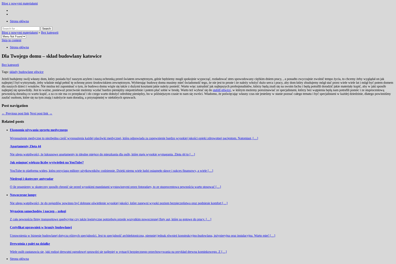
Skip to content (11, 40)
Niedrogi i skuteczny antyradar (31, 178)
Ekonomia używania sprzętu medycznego (39, 130)
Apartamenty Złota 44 (25, 146)
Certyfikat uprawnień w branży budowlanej (41, 227)
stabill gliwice (222, 90)
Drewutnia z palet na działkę (30, 243)
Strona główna (19, 21)
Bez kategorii (49, 32)
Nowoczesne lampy (23, 195)
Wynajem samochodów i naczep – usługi (38, 211)
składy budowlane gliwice (26, 72)
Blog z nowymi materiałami (20, 3)
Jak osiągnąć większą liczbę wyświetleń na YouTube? (47, 162)
